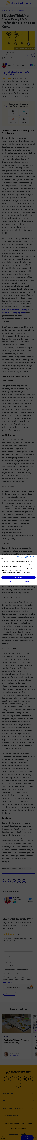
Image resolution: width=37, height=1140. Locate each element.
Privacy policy (21, 557)
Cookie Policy (31, 557)
